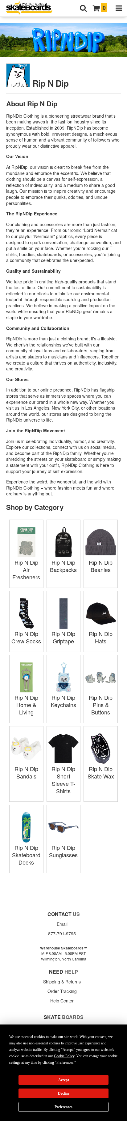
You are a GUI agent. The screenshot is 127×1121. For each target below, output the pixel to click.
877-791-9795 (62, 933)
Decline (63, 1093)
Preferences (63, 1107)
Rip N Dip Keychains (63, 701)
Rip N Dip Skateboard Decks (26, 854)
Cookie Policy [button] (64, 1056)
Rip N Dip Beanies (101, 566)
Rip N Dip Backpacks (63, 566)
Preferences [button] (64, 1062)
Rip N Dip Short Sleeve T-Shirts (63, 780)
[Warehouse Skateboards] (32, 8)
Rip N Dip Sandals (26, 772)
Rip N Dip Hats (101, 637)
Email (62, 924)
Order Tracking (62, 991)
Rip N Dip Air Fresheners (26, 569)
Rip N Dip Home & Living (26, 704)
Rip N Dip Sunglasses (63, 851)
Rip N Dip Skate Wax (101, 772)
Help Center (62, 1001)
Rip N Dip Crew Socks (26, 637)
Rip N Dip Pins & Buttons (101, 704)
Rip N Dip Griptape (63, 637)
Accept (63, 1080)
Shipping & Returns (62, 982)
